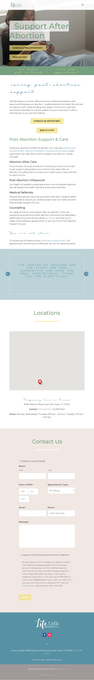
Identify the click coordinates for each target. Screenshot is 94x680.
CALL (49, 409)
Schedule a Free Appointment (28, 48)
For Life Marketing (47, 675)
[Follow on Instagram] (49, 635)
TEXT (41, 409)
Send (25, 597)
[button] (86, 274)
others (51, 218)
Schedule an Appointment (47, 121)
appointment (66, 72)
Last (50, 470)
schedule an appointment (53, 240)
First (21, 470)
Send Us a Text (20, 57)
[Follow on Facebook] (45, 635)
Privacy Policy (28, 586)
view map (66, 68)
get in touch (28, 72)
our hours (28, 68)
